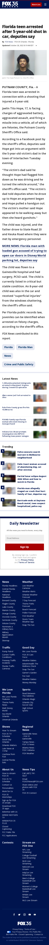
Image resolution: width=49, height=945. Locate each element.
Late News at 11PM (8, 749)
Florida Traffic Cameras (8, 667)
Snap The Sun (28, 625)
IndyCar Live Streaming (27, 873)
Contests (7, 842)
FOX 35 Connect (29, 793)
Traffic (6, 647)
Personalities (7, 788)
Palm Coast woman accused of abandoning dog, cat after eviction (31, 467)
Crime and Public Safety (18, 364)
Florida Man (25, 347)
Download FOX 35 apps (9, 807)
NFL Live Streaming (26, 850)
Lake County (7, 607)
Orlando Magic (28, 699)
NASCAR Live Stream (28, 868)
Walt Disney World (7, 709)
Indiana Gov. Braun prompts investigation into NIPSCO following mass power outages (15, 433)
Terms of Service (26, 562)
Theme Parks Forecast (28, 604)
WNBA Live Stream (27, 895)
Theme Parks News (8, 703)
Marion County (8, 610)
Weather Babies (29, 660)
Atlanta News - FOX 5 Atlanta (28, 748)
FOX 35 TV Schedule (6, 734)
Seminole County (9, 620)
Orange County (9, 613)
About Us (7, 769)
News (7, 355)
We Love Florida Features (9, 697)
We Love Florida (29, 651)
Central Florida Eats (8, 761)
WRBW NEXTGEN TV (10, 816)
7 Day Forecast (29, 600)
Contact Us (7, 784)
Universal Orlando (10, 719)
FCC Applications (9, 835)
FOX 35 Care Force (27, 655)
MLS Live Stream (29, 900)
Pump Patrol (7, 651)
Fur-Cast (26, 676)
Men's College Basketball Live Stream (29, 880)
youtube (29, 914)
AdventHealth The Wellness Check (30, 664)
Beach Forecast (29, 609)
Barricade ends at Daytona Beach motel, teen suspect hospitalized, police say (31, 503)
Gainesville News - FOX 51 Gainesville (29, 736)
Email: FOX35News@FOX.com (32, 780)
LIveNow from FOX (8, 755)
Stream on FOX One (28, 844)
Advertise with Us (9, 811)
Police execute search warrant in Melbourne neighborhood (28, 455)
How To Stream (9, 730)
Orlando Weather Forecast (29, 595)
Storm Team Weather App (28, 620)
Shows (6, 726)
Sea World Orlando (6, 715)
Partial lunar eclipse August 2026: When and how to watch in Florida (31, 479)
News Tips (28, 769)
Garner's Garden (29, 672)
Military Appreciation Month (7, 634)
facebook (14, 914)
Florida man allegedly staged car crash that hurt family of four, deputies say (31, 491)
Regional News (27, 728)
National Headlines (6, 595)
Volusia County (8, 623)
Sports (26, 689)
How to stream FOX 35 (9, 774)
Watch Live (36, 5)
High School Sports (27, 709)
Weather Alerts (28, 591)
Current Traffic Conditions (8, 655)
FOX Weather (28, 616)
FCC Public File (8, 832)
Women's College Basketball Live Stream (30, 889)
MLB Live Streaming (26, 862)
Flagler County (8, 603)
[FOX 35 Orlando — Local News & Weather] (10, 4)
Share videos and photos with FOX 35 (29, 787)
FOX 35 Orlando (21, 42)
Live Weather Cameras (28, 586)
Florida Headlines (9, 585)
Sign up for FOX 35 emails (9, 801)
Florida (31, 42)
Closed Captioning (7, 827)
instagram (24, 914)
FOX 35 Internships (7, 795)
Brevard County (9, 600)
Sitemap (5, 640)
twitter (19, 914)
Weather (27, 581)
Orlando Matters (9, 745)
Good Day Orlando (6, 740)
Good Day (28, 647)
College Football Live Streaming (29, 856)
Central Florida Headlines (8, 590)
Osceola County (9, 616)
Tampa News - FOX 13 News (28, 743)
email (35, 914)
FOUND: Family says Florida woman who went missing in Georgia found (14, 421)
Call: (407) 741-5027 (28, 774)
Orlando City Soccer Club (27, 703)
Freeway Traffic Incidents (9, 661)
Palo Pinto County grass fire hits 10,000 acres (15, 408)
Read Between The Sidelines (28, 694)
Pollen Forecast (29, 612)
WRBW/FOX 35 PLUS (8, 821)
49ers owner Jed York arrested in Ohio (16, 396)
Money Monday (29, 682)
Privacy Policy (27, 560)
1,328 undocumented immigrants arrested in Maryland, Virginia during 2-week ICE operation (16, 385)
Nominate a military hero (7, 627)
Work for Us (7, 791)
